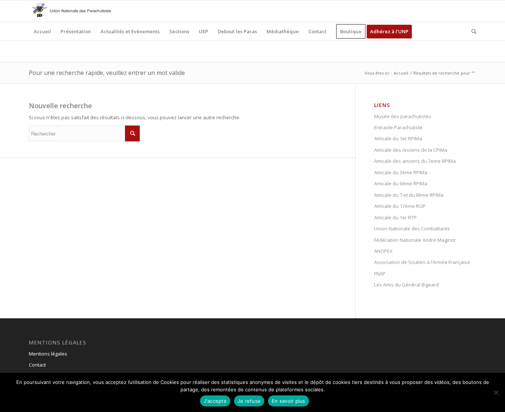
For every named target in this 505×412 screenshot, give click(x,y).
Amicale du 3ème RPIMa (400, 172)
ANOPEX (383, 251)
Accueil (401, 73)
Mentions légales (48, 353)
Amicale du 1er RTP (395, 217)
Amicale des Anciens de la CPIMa (410, 150)
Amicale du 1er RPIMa (398, 138)
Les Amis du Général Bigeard (406, 284)
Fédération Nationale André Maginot (414, 240)
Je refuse (249, 401)
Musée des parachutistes (402, 116)
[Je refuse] (495, 392)
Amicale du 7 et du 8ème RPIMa (409, 195)
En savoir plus (288, 401)
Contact (37, 364)
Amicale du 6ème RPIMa (400, 183)
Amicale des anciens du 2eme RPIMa (415, 161)
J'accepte (215, 401)
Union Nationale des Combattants (412, 228)
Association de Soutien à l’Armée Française (422, 262)
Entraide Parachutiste (398, 127)
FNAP (380, 273)
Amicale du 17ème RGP (400, 206)
